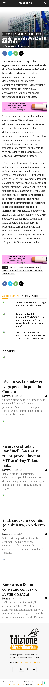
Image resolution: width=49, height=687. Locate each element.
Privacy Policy (11, 684)
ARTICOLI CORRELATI (10, 296)
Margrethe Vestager (26, 270)
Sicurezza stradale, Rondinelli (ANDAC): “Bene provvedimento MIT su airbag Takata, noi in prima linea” (29, 320)
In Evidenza (20, 34)
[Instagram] (21, 669)
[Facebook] (4, 53)
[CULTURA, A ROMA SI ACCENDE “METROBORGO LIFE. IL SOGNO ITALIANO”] (8, 335)
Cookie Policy (21, 684)
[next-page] (7, 344)
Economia (11, 9)
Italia (37, 267)
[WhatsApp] (15, 53)
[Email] (21, 53)
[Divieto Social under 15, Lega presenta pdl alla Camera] (8, 305)
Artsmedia (39, 684)
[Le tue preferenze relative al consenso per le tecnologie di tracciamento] (45, 682)
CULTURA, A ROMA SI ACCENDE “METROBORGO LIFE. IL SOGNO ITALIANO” (30, 335)
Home (3, 9)
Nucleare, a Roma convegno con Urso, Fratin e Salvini (19, 589)
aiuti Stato (13, 267)
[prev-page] (3, 344)
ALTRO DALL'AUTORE (30, 296)
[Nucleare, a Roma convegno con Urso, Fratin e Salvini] (24, 569)
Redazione (9, 46)
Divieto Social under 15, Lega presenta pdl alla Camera (30, 304)
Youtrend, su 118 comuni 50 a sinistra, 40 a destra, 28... (24, 524)
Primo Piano (34, 34)
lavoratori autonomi (10, 270)
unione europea (8, 273)
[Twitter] (10, 53)
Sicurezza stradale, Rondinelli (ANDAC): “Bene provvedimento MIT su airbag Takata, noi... (21, 455)
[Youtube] (34, 669)
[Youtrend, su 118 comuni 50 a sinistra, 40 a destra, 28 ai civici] (24, 505)
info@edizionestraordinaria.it (29, 662)
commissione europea (26, 267)
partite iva (38, 270)
